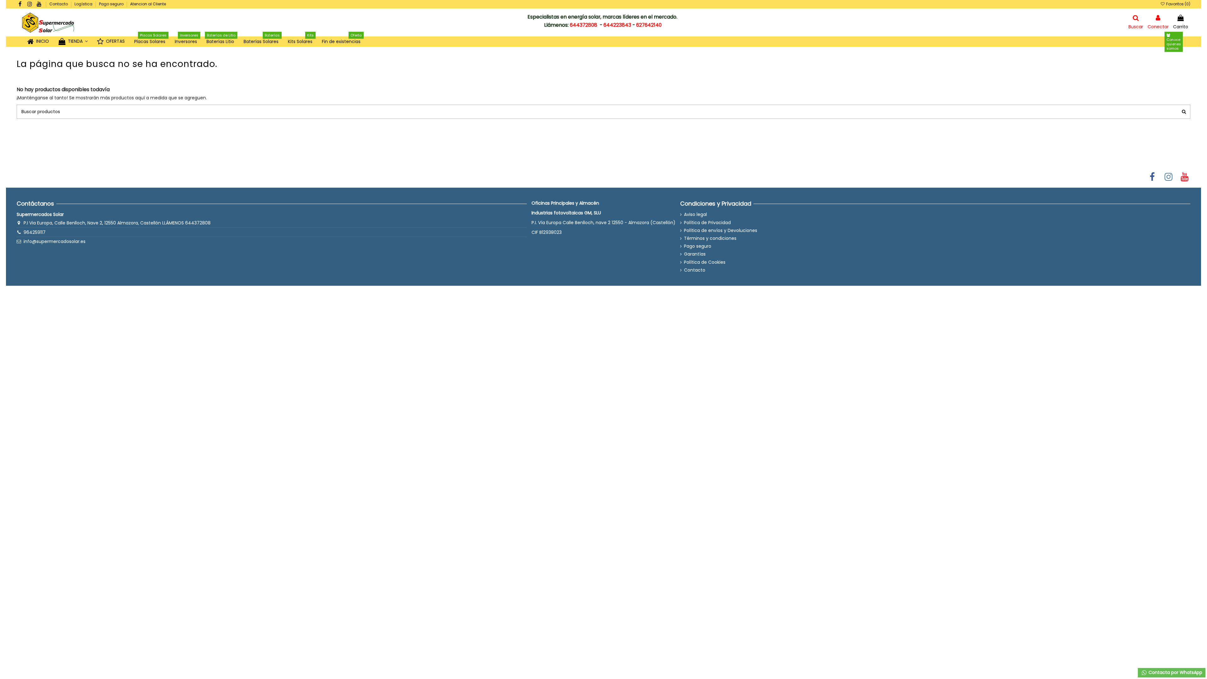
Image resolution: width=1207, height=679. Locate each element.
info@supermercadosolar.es (54, 241)
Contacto (59, 4)
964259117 (35, 232)
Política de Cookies (704, 262)
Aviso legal (695, 215)
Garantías (695, 254)
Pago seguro (111, 4)
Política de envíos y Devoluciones (720, 231)
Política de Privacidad (707, 223)
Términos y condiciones (710, 238)
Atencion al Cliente (148, 4)
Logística (83, 4)
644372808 (583, 25)
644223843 (617, 25)
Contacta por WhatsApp (1174, 672)
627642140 (649, 25)
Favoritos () (1177, 4)
